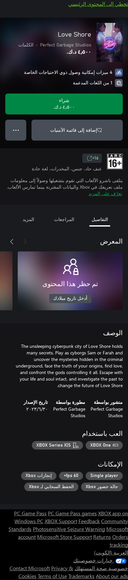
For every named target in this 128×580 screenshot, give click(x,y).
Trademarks (81, 575)
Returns (102, 536)
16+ (95, 158)
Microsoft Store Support (64, 536)
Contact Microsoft (30, 568)
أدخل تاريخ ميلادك (70, 298)
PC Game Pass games (72, 513)
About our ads (112, 575)
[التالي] (11, 241)
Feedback (89, 521)
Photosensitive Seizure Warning (69, 528)
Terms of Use (52, 575)
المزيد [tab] (28, 219)
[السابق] (25, 241)
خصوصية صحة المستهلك (101, 568)
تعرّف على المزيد (105, 193)
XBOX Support (61, 521)
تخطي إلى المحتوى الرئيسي (98, 3)
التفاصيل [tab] (100, 219)
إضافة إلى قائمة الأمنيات (73, 130)
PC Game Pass (30, 513)
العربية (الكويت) (111, 552)
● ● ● (16, 130)
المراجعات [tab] (64, 219)
